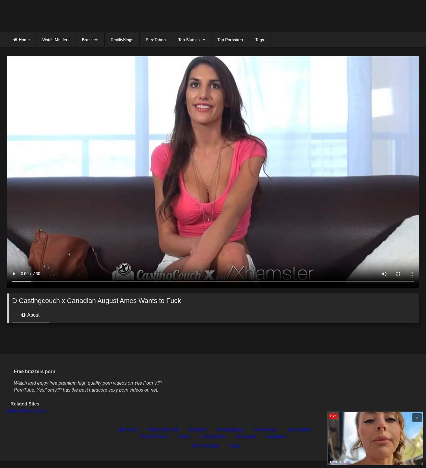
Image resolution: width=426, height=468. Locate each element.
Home (24, 39)
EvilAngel (246, 436)
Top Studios (189, 39)
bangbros (276, 436)
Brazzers (90, 39)
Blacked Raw (154, 436)
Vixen (184, 436)
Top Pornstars (230, 39)
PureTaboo (156, 39)
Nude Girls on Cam (26, 410)
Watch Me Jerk (56, 39)
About (32, 315)
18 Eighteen (213, 436)
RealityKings (122, 39)
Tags (259, 39)
